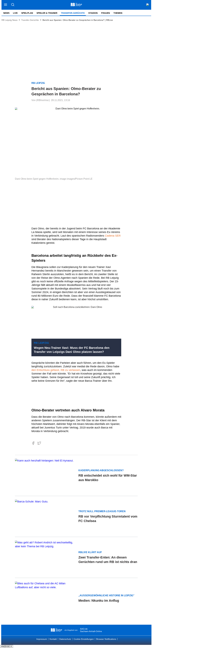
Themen (117, 13)
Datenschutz (65, 639)
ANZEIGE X (6, 646)
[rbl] (56, 630)
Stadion (93, 13)
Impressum (41, 639)
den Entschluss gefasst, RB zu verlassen (55, 370)
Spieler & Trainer (47, 13)
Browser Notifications (106, 639)
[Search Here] (12, 5)
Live (15, 13)
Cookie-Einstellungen (84, 639)
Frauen (105, 13)
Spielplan (27, 13)
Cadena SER (113, 235)
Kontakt (53, 639)
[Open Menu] (5, 5)
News (6, 13)
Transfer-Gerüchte (73, 13)
